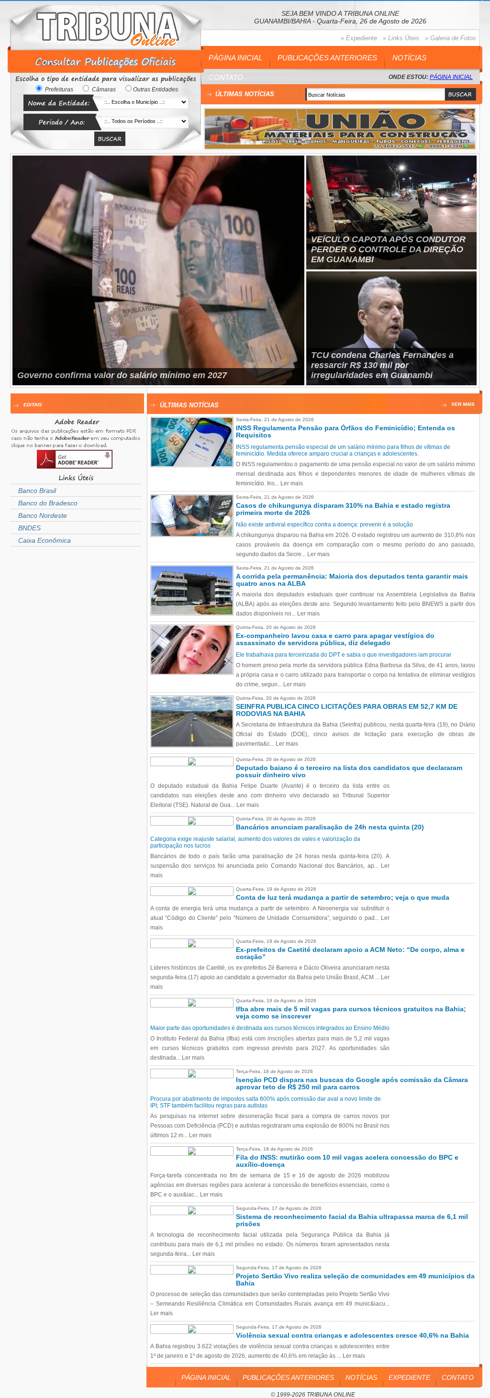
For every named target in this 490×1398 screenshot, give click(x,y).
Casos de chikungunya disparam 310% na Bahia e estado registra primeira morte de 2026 (343, 509)
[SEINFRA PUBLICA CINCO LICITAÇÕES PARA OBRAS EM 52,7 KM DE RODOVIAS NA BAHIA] (194, 744)
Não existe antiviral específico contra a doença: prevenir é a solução (324, 524)
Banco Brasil (37, 490)
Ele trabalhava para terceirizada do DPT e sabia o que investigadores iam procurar (343, 654)
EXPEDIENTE (409, 1377)
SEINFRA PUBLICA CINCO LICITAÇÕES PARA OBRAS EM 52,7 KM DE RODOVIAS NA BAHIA (346, 710)
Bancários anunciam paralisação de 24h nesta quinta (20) (330, 827)
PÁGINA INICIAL (235, 58)
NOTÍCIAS (409, 58)
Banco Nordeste (42, 515)
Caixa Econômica (44, 540)
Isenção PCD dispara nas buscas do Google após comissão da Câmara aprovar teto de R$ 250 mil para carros (352, 1083)
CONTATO (226, 77)
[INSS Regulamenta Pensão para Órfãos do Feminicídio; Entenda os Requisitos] (194, 464)
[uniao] (340, 147)
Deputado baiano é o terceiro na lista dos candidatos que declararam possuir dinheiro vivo (349, 771)
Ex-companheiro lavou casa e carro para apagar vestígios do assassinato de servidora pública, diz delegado (335, 639)
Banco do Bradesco (48, 503)
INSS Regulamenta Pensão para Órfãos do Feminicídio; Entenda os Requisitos (345, 432)
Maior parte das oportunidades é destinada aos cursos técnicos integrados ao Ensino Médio (270, 1028)
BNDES (29, 528)
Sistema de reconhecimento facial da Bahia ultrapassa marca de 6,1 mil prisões (352, 1220)
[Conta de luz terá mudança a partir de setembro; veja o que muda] (192, 893)
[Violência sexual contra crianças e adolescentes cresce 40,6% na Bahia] (192, 1331)
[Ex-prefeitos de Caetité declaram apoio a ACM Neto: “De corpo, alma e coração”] (192, 945)
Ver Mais (463, 404)
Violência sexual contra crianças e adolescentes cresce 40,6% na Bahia (352, 1335)
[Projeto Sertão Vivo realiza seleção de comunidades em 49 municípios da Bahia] (192, 1271)
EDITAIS (32, 404)
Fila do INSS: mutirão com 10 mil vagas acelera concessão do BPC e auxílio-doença (347, 1161)
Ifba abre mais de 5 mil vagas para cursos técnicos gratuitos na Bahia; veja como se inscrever (351, 1013)
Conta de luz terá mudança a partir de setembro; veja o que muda (342, 897)
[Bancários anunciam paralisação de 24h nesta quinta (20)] (192, 822)
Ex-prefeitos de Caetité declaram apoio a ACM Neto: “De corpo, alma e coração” (350, 953)
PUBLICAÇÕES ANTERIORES (327, 58)
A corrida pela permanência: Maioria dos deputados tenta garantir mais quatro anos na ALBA (352, 580)
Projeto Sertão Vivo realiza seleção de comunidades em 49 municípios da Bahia (355, 1280)
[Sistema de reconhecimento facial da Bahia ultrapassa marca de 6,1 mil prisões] (192, 1212)
